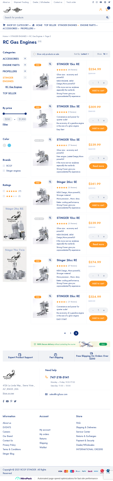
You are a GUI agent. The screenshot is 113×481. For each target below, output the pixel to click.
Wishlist (43, 447)
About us (6, 2)
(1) (13, 196)
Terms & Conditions (12, 449)
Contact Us (8, 440)
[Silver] (4, 145)
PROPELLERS (10, 71)
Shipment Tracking (21, 2)
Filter (5, 124)
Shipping (44, 443)
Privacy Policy (9, 445)
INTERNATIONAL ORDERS (89, 449)
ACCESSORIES (11, 59)
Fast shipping (56, 357)
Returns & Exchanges (86, 436)
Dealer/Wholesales (85, 445)
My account (45, 429)
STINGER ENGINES (18, 36)
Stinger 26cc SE (67, 182)
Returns (43, 438)
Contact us (58, 2)
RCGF (9, 165)
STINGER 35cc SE (68, 106)
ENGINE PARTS (11, 65)
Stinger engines (13, 170)
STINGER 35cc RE (68, 296)
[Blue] (9, 145)
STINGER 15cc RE (68, 64)
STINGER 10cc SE (68, 140)
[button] (98, 91)
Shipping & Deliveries (86, 427)
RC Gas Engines (35, 36)
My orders (44, 434)
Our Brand (8, 436)
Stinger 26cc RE (67, 260)
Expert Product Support (20, 357)
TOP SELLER (9, 93)
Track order (71, 2)
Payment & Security (85, 440)
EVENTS (7, 427)
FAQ (78, 423)
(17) (13, 191)
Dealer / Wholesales (41, 2)
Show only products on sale (47, 54)
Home (5, 36)
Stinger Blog (8, 453)
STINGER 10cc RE (68, 218)
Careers (6, 431)
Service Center (83, 431)
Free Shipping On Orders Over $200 (92, 357)
